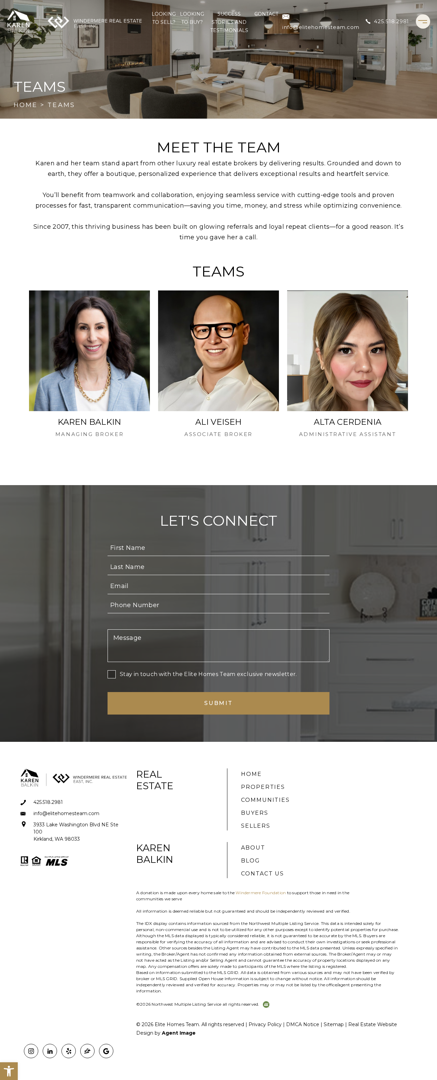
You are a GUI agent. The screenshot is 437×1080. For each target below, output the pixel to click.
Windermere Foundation (261, 892)
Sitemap (334, 1024)
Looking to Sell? (164, 18)
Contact (266, 14)
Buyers (254, 813)
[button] (9, 1071)
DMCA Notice (302, 1024)
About (253, 847)
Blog (250, 860)
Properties (263, 787)
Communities (265, 800)
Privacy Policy (265, 1024)
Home (251, 774)
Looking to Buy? (192, 18)
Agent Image (179, 1033)
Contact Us (262, 873)
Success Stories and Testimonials (229, 22)
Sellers (255, 826)
